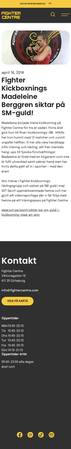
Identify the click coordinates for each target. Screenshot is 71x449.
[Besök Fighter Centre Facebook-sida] (20, 435)
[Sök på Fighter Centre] (52, 15)
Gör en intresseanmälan (32, 4)
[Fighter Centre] (11, 15)
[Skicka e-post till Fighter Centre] (51, 435)
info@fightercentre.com (20, 290)
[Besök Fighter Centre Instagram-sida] (30, 435)
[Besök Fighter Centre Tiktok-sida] (41, 435)
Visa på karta (17, 301)
